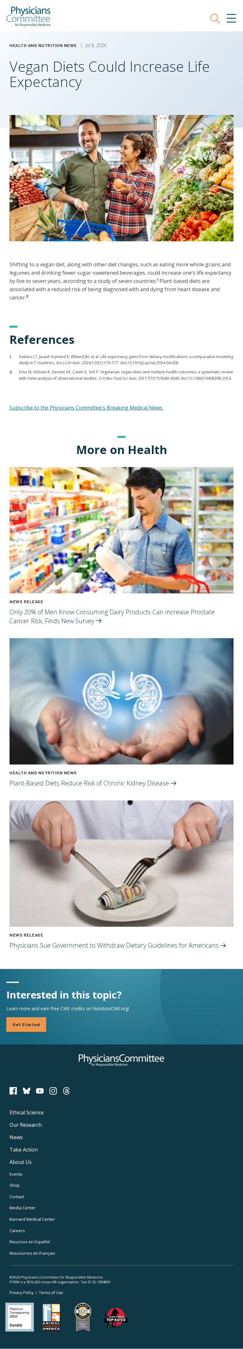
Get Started (26, 1024)
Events (15, 1174)
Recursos (29, 1242)
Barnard (32, 1219)
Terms (51, 1292)
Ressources (32, 1253)
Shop (14, 1185)
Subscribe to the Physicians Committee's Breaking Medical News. (86, 407)
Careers (17, 1230)
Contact (16, 1196)
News (16, 1137)
